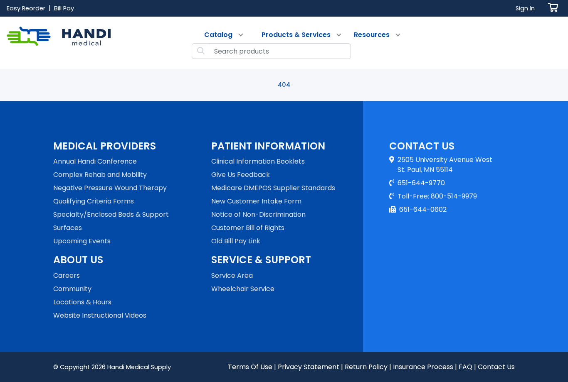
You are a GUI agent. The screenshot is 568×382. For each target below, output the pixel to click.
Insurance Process (423, 367)
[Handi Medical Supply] (59, 43)
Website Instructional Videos (99, 315)
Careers (66, 275)
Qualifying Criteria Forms (93, 201)
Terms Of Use (250, 367)
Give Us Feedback (240, 174)
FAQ (465, 367)
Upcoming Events (82, 241)
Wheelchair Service (242, 289)
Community (72, 289)
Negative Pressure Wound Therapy (110, 188)
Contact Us (496, 367)
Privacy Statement (308, 367)
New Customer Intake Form (256, 201)
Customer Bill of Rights (247, 228)
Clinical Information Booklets (258, 161)
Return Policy (366, 367)
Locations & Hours (82, 302)
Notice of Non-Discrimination (258, 214)
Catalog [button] (218, 34)
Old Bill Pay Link (235, 241)
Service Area (232, 275)
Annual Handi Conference (95, 161)
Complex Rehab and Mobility (100, 174)
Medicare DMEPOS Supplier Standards (273, 188)
